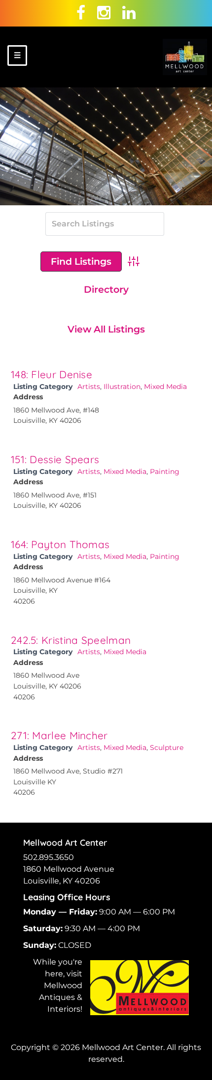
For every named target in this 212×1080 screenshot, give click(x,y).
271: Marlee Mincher (59, 735)
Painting (164, 471)
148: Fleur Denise (51, 374)
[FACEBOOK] (80, 13)
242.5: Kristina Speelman (71, 640)
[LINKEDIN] (129, 13)
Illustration (122, 386)
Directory (106, 289)
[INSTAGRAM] (103, 13)
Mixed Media (165, 386)
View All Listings (106, 329)
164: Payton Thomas (60, 544)
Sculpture (166, 747)
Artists (88, 386)
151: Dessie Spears (55, 459)
